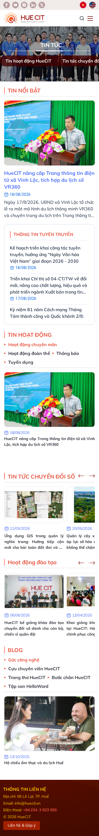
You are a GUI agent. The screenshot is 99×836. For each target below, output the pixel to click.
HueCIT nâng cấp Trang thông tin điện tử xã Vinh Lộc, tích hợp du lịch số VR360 (49, 180)
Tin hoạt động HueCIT (28, 61)
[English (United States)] (92, 5)
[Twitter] (41, 5)
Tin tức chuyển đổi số (41, 476)
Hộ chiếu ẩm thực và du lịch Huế (34, 762)
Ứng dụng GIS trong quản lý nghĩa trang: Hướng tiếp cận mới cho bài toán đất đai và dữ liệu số (34, 541)
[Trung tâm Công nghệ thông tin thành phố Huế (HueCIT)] (24, 17)
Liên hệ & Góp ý (21, 825)
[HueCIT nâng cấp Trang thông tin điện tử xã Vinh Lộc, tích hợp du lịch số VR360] (49, 133)
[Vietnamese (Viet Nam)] (83, 5)
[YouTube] (15, 5)
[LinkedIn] (24, 5)
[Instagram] (33, 5)
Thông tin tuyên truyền (43, 234)
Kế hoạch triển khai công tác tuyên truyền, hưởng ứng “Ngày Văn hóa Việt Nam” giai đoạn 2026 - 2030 (45, 254)
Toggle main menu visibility (91, 18)
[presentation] (81, 475)
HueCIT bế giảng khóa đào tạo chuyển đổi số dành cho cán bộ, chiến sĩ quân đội (34, 628)
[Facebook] (6, 5)
